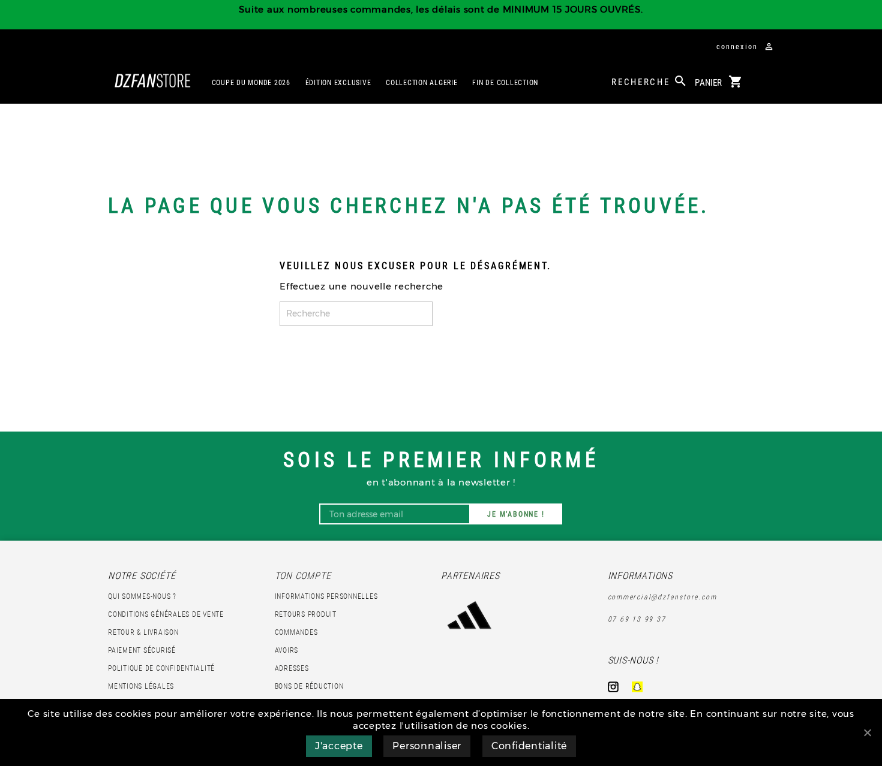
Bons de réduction (309, 686)
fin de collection (505, 83)
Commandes (296, 632)
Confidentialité (529, 746)
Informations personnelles (326, 596)
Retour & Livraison (143, 632)
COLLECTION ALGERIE (422, 83)
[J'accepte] (867, 732)
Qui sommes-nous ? (142, 596)
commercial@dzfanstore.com (662, 597)
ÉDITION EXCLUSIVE (338, 83)
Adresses (292, 668)
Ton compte (303, 575)
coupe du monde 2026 (251, 83)
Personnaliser (426, 746)
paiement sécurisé (142, 650)
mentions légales (141, 686)
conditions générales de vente (166, 614)
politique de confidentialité (161, 668)
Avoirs (287, 650)
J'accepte (339, 746)
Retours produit (306, 614)
